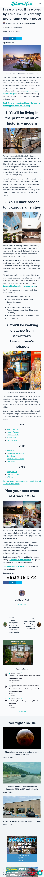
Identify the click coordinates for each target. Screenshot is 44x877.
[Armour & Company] (22, 577)
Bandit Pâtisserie (13, 432)
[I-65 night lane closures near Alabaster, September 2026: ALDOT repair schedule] (22, 772)
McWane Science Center (15, 678)
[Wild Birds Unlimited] (18, 652)
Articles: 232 (22, 604)
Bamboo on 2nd (12, 429)
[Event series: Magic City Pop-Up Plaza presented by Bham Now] (21, 698)
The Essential (12, 440)
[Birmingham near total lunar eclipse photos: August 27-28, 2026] (22, 738)
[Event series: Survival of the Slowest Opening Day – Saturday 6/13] (21, 673)
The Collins (11, 461)
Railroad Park (12, 703)
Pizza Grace (11, 437)
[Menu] (40, 3)
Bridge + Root (12, 472)
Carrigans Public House (15, 453)
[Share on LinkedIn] (12, 38)
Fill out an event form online (20, 560)
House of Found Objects (15, 459)
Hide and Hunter (13, 474)
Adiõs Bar (10, 451)
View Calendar (22, 711)
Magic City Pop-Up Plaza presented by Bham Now (25, 701)
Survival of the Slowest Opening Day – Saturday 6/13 (25, 675)
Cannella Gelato (13, 435)
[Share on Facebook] (6, 38)
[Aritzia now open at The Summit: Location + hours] (22, 807)
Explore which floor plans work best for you (19, 286)
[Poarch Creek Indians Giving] (22, 872)
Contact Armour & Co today (13, 566)
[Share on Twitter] (19, 38)
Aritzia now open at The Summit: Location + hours (22, 821)
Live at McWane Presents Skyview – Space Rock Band (25, 689)
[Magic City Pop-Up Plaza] (22, 849)
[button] (12, 140)
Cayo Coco (11, 456)
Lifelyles (10, 477)
